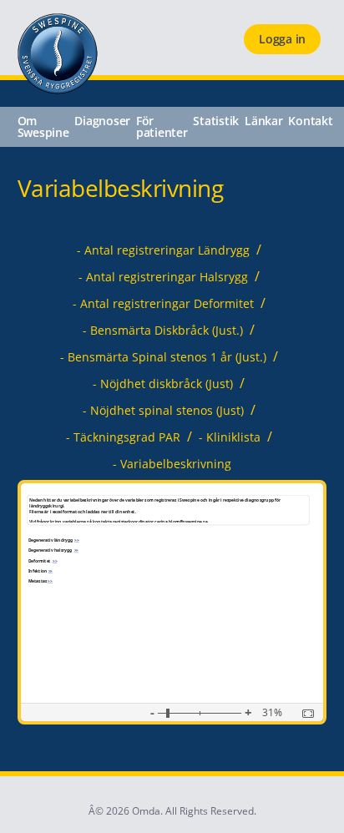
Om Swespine (43, 126)
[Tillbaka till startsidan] (49, 89)
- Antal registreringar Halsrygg (163, 277)
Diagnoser (102, 121)
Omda (146, 811)
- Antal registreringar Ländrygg (163, 250)
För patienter (162, 126)
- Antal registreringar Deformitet (163, 303)
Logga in (282, 39)
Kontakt (310, 121)
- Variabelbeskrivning (172, 464)
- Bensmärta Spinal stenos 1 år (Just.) (163, 357)
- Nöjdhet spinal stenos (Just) (163, 410)
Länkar (264, 121)
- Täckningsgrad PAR (123, 437)
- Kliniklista (230, 437)
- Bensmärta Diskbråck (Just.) (163, 330)
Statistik (216, 121)
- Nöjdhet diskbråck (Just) (163, 383)
